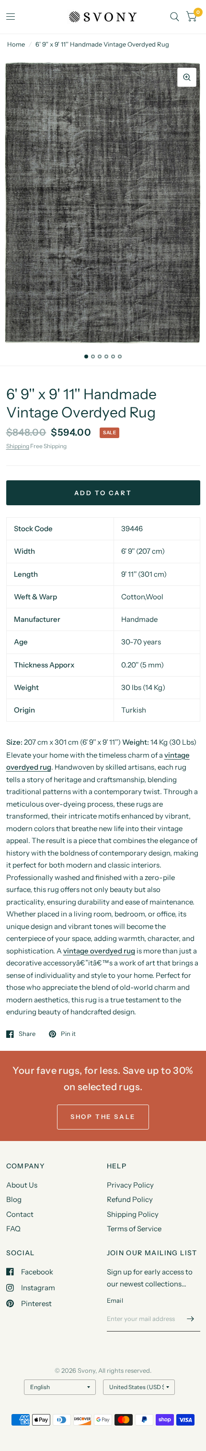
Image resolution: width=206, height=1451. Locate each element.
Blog (14, 1199)
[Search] (175, 17)
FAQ (13, 1228)
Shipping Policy (133, 1214)
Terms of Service (134, 1228)
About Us (21, 1184)
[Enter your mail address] (190, 1319)
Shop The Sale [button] (103, 1116)
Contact (20, 1214)
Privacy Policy (130, 1184)
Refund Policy (130, 1199)
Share (27, 1034)
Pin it (68, 1034)
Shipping (17, 446)
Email (115, 1300)
